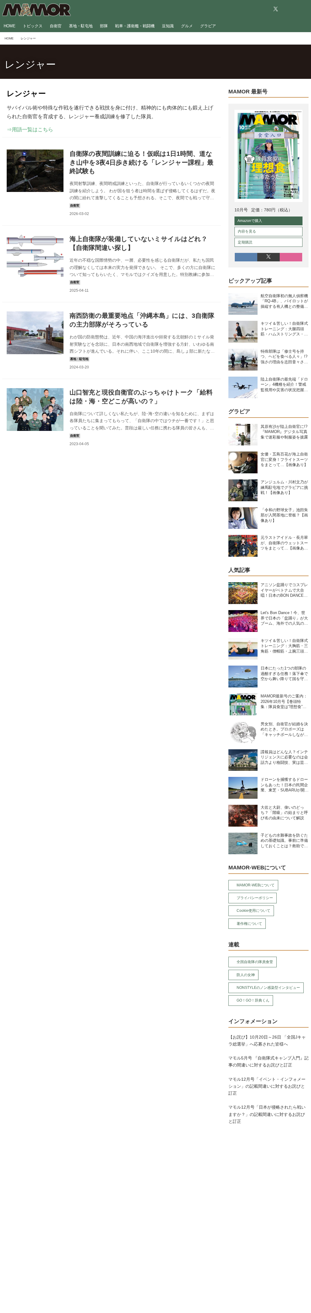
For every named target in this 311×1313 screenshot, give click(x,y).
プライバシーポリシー (255, 898)
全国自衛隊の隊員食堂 (255, 962)
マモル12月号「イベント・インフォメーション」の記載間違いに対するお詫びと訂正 (267, 1086)
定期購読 (245, 242)
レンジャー (30, 64)
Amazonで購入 (250, 221)
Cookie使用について (253, 910)
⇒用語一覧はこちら (30, 130)
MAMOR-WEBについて (256, 885)
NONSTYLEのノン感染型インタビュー (268, 988)
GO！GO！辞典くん (253, 1000)
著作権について (249, 924)
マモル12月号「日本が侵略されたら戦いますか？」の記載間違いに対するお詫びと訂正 (267, 1114)
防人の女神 (246, 975)
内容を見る (247, 231)
